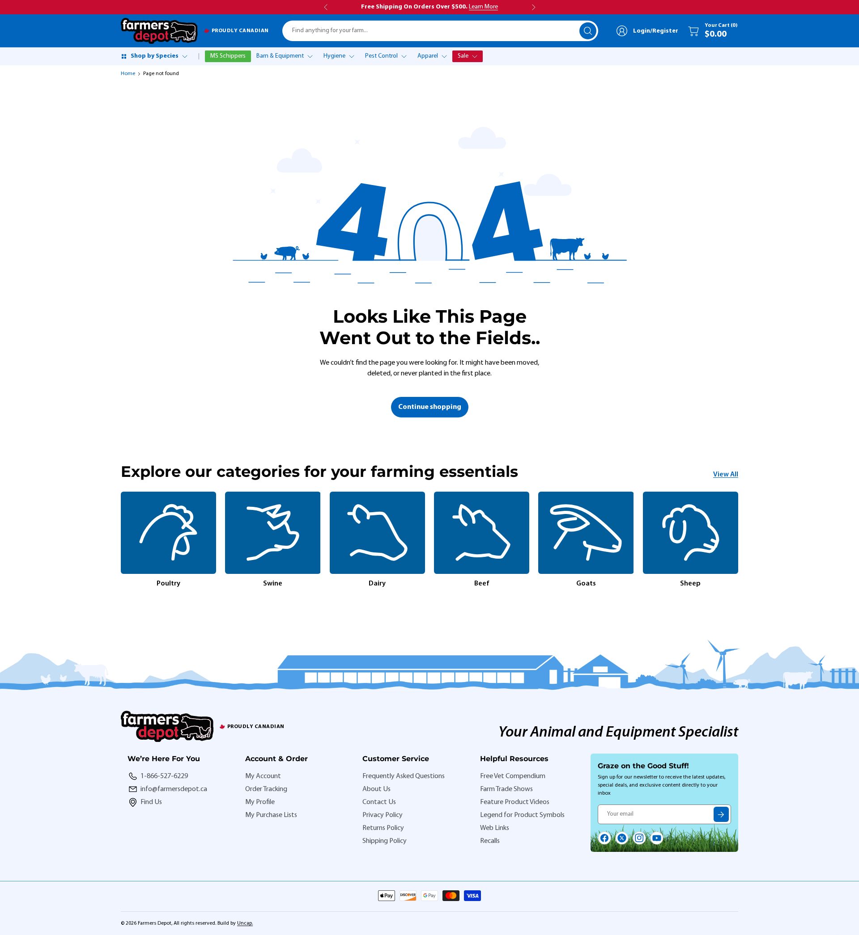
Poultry (168, 583)
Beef (481, 583)
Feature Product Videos (514, 802)
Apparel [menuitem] (427, 56)
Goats (586, 583)
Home (128, 73)
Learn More (483, 7)
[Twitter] (622, 838)
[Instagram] (639, 838)
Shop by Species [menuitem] (155, 56)
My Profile (260, 802)
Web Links (494, 828)
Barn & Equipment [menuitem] (280, 56)
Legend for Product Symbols (522, 815)
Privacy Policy (382, 815)
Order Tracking (266, 789)
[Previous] (121, 540)
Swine (272, 583)
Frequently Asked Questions (403, 776)
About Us (376, 789)
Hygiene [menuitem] (334, 56)
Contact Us (379, 802)
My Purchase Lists (271, 815)
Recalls (490, 841)
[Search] (587, 30)
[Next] (738, 540)
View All (725, 474)
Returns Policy (383, 828)
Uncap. (245, 923)
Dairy (377, 583)
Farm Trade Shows (506, 789)
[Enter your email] (721, 814)
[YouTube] (656, 838)
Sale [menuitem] (463, 56)
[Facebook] (604, 838)
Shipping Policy (384, 841)
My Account (263, 776)
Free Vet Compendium (512, 776)
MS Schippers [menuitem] (228, 56)
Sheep (690, 583)
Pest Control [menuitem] (381, 56)
